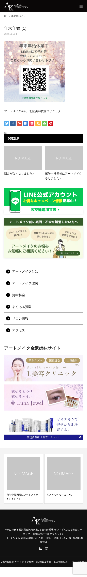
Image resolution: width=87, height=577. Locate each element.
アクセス (18, 330)
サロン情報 (20, 318)
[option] (23, 479)
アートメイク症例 (25, 283)
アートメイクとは (25, 271)
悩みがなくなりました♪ (59, 494)
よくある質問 (22, 307)
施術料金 (18, 295)
